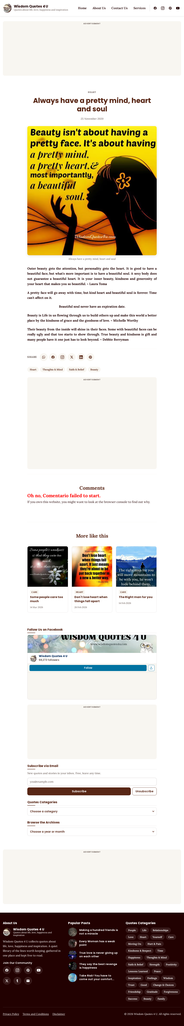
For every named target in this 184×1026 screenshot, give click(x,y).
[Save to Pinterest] (90, 357)
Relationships (160, 930)
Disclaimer (58, 1014)
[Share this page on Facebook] (151, 668)
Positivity (171, 964)
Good (144, 985)
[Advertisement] (92, 50)
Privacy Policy (11, 1014)
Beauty (94, 369)
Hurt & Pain (154, 943)
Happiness (134, 957)
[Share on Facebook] (53, 357)
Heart (92, 92)
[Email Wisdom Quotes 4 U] (28, 981)
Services (140, 8)
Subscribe (79, 791)
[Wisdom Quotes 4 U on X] (7, 981)
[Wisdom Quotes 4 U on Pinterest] (170, 8)
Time (160, 950)
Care (171, 937)
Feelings (152, 978)
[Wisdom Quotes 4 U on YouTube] (177, 8)
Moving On (134, 943)
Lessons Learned (138, 971)
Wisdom (168, 978)
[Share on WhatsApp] (44, 357)
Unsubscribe (144, 791)
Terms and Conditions (36, 1014)
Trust (131, 985)
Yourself (157, 937)
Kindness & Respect (139, 950)
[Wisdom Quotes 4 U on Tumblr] (17, 981)
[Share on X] (72, 357)
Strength (155, 964)
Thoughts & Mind (53, 369)
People (132, 930)
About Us (99, 8)
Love (131, 937)
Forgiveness (171, 991)
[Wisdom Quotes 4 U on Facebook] (155, 8)
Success (132, 998)
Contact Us (119, 8)
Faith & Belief (76, 369)
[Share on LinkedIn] (81, 357)
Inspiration (134, 978)
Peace (157, 971)
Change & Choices (163, 985)
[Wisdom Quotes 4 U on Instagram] (162, 8)
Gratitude (152, 991)
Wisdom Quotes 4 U (53, 656)
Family (161, 998)
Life (144, 930)
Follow (88, 668)
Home (82, 8)
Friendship (134, 991)
